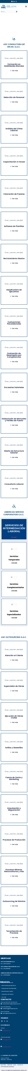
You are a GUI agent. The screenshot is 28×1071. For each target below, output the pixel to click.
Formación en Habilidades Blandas (14, 65)
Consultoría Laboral (14, 484)
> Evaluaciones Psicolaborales (8, 988)
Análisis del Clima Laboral (14, 129)
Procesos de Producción (14, 840)
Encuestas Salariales (14, 387)
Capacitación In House (14, 162)
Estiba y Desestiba (14, 747)
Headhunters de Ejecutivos (14, 291)
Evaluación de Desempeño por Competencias (14, 355)
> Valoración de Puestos (7, 994)
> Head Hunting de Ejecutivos (8, 985)
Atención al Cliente (14, 655)
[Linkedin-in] (14, 1)
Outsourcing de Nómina (14, 901)
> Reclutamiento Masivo (7, 991)
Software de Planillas (14, 226)
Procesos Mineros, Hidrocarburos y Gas (14, 870)
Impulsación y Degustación (14, 809)
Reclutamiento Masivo (14, 258)
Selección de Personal (14, 97)
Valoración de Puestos (14, 194)
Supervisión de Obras (14, 686)
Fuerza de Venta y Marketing (14, 778)
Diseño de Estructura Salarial (14, 452)
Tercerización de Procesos (14, 932)
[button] (26, 6)
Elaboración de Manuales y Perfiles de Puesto (14, 419)
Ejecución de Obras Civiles (14, 717)
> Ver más (3, 997)
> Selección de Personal (7, 982)
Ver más (14, 563)
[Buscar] (16, 11)
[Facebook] (12, 1)
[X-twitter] (16, 1)
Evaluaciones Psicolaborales (14, 323)
